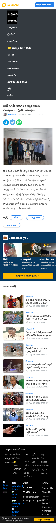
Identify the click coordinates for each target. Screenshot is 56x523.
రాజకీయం (28, 477)
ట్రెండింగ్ (16, 458)
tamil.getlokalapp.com (33, 500)
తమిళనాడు (9, 462)
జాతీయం (35, 458)
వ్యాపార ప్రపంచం (44, 471)
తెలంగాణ (11, 20)
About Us (46, 492)
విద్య (42, 454)
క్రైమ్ (34, 454)
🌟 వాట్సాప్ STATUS (17, 465)
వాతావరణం (45, 466)
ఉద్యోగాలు (17, 454)
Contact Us (47, 488)
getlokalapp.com (31, 497)
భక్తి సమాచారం (36, 463)
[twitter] (13, 123)
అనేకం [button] (10, 95)
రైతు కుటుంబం (45, 460)
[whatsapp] (19, 123)
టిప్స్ (15, 473)
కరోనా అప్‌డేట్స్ (27, 471)
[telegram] (6, 123)
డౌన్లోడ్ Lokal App (44, 520)
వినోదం (26, 465)
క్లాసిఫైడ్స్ (35, 469)
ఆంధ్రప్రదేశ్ (12, 13)
